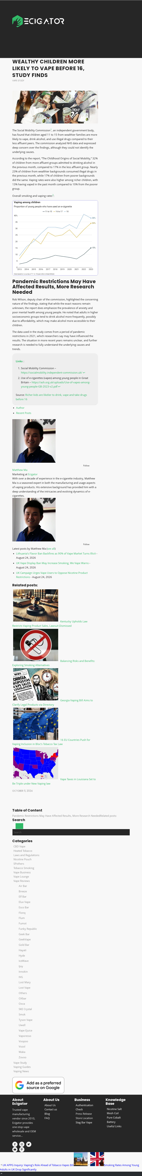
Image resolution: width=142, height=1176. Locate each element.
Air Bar (23, 886)
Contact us (51, 1109)
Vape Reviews (22, 881)
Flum (22, 918)
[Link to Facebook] (14, 1144)
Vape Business (22, 872)
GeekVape (25, 939)
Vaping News (21, 1071)
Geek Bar (24, 934)
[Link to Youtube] (14, 1149)
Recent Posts (23, 413)
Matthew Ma (19, 470)
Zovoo (22, 1057)
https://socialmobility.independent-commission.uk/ (51, 372)
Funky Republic (28, 928)
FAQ (47, 1118)
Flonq (22, 912)
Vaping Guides (22, 1067)
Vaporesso (25, 1036)
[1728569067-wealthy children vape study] (55, 107)
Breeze (23, 891)
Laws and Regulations (26, 855)
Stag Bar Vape (84, 1122)
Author (20, 407)
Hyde (22, 955)
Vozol (22, 1046)
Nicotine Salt (114, 1109)
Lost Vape (24, 987)
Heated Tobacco (23, 850)
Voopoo (23, 1041)
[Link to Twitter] (28, 1144)
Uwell (22, 1025)
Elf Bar (22, 896)
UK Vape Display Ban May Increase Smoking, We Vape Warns (52, 563)
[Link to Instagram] (21, 1144)
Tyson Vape (25, 1020)
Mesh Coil (113, 1113)
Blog (47, 1113)
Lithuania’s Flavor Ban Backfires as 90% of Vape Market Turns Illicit (56, 553)
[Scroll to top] (1, 1174)
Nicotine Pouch (23, 859)
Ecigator (33, 474)
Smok (22, 1014)
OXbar (22, 998)
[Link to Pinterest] (21, 1149)
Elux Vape (24, 902)
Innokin (23, 971)
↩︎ (84, 372)
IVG (21, 977)
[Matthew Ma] (34, 461)
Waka (22, 1052)
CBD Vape (19, 846)
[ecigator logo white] (38, 29)
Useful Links (114, 1126)
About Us (50, 1105)
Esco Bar (24, 907)
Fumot (22, 923)
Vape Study (18, 80)
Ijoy (21, 966)
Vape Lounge (21, 876)
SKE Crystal (25, 1009)
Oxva (22, 1003)
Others (23, 993)
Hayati (22, 950)
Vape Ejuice (25, 1030)
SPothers (19, 863)
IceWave (24, 960)
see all (51, 548)
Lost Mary (25, 982)
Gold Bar (24, 944)
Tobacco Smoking (24, 868)
